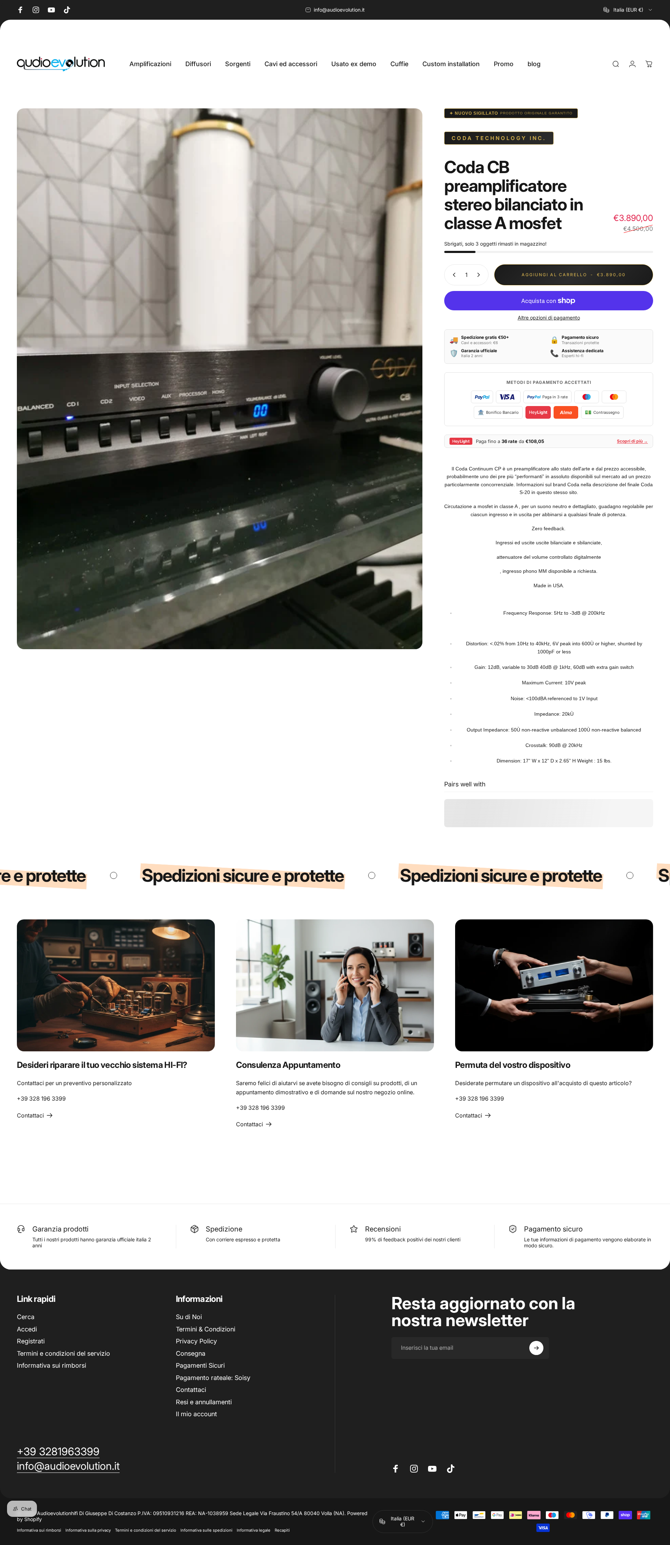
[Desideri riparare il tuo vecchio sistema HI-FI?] (116, 985)
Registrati (31, 1341)
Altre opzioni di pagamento (549, 318)
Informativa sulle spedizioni (206, 1530)
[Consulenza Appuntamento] (335, 985)
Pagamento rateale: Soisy (213, 1377)
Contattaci (191, 1389)
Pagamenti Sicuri (200, 1365)
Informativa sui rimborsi (51, 1365)
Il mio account (196, 1414)
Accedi (27, 1329)
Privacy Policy (196, 1341)
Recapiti (282, 1530)
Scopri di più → (632, 441)
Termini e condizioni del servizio (63, 1353)
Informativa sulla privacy (88, 1530)
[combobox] (628, 10)
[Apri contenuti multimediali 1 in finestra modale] (219, 378)
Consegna (190, 1353)
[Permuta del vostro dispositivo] (554, 985)
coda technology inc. (499, 138)
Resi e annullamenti (204, 1402)
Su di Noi (189, 1317)
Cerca (25, 1317)
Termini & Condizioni (205, 1329)
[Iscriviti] (536, 1348)
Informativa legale (253, 1530)
